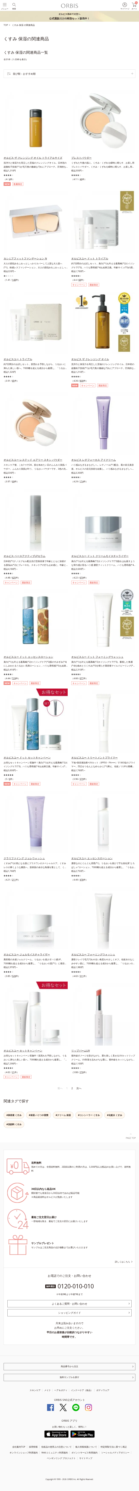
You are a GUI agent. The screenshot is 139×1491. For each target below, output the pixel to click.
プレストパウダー (81, 157)
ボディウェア (102, 1390)
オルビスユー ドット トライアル (89, 258)
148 (14, 279)
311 (81, 976)
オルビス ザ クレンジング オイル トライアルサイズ (33, 157)
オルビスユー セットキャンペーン (23, 1050)
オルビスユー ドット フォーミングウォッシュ (97, 657)
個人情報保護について (86, 1446)
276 (81, 1072)
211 (14, 879)
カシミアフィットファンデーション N (25, 258)
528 (14, 976)
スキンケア (35, 1390)
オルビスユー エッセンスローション (92, 858)
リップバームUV (80, 1050)
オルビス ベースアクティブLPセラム (24, 556)
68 (79, 279)
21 (13, 1072)
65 (13, 380)
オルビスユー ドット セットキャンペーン (27, 757)
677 (81, 678)
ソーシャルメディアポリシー (115, 1452)
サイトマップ (85, 1458)
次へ (78, 1088)
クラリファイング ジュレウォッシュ (24, 858)
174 (81, 481)
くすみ (15, 25)
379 (81, 779)
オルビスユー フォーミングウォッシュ (93, 954)
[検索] (14, 4)
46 (81, 179)
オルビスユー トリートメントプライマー (94, 757)
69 (13, 481)
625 (14, 577)
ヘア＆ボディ (60, 1390)
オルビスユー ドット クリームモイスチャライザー (100, 556)
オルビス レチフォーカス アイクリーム (93, 460)
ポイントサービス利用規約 (84, 1452)
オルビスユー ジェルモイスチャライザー (27, 954)
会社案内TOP (18, 1446)
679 (81, 577)
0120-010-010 (76, 1286)
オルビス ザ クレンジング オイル (90, 359)
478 (81, 879)
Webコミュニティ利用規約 (54, 1452)
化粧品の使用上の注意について (56, 1446)
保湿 (21, 25)
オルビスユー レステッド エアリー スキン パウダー (33, 460)
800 (81, 380)
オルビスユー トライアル (18, 359)
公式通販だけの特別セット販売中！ (69, 16)
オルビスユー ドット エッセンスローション (28, 657)
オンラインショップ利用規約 (24, 1452)
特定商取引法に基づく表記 (114, 1446)
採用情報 (33, 1446)
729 (14, 678)
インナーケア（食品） (82, 1390)
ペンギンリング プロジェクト (61, 1458)
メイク (47, 1390)
